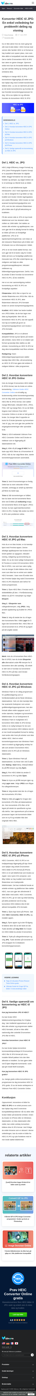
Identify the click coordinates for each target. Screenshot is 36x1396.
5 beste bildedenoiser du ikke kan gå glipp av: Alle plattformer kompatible (18, 1252)
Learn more (21, 1394)
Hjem (3, 8)
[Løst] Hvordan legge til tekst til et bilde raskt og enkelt (18, 1183)
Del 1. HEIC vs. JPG (12, 123)
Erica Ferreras (8, 35)
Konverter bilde (18, 8)
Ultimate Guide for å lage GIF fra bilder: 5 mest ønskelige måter (17, 988)
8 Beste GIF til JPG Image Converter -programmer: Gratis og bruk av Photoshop (18, 1219)
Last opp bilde (18, 1314)
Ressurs (9, 8)
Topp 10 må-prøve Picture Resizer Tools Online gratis (17, 982)
